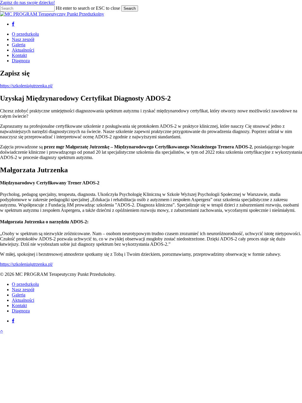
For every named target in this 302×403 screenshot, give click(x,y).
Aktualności (23, 300)
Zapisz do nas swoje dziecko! (27, 2)
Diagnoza (21, 310)
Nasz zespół (23, 289)
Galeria (18, 294)
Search (130, 8)
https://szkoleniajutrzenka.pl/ (26, 85)
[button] (1, 330)
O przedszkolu (25, 284)
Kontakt (19, 305)
